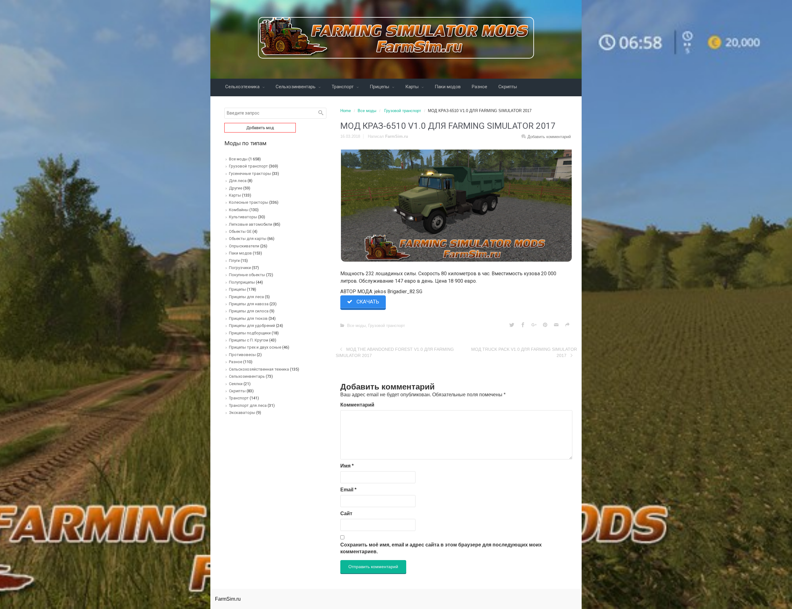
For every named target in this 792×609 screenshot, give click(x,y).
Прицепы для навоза (249, 304)
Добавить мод (260, 127)
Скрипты (507, 86)
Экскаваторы (242, 412)
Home (345, 110)
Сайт (346, 513)
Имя (347, 465)
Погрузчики (240, 267)
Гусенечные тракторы (250, 173)
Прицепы (380, 86)
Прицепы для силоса (249, 311)
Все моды (367, 110)
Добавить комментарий (549, 136)
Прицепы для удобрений (252, 325)
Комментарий (357, 404)
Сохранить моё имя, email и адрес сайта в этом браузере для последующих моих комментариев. (441, 548)
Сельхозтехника (243, 86)
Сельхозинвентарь (296, 86)
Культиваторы (243, 217)
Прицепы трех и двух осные (255, 347)
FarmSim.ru (396, 136)
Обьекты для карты (247, 238)
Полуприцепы (242, 282)
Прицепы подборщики (250, 333)
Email (348, 489)
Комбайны (238, 209)
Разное (479, 86)
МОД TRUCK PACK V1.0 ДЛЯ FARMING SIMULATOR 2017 (524, 352)
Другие (235, 188)
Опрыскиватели (244, 246)
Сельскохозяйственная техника (259, 369)
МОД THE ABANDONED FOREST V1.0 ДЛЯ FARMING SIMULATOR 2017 (395, 352)
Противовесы (242, 354)
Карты (412, 86)
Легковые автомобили (250, 224)
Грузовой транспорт (402, 110)
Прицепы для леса (246, 296)
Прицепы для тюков (248, 318)
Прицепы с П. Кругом (248, 340)
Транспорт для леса (248, 405)
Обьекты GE (240, 231)
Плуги (234, 260)
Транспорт (343, 86)
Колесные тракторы (248, 202)
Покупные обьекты (247, 274)
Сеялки (236, 383)
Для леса (238, 180)
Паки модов (448, 86)
